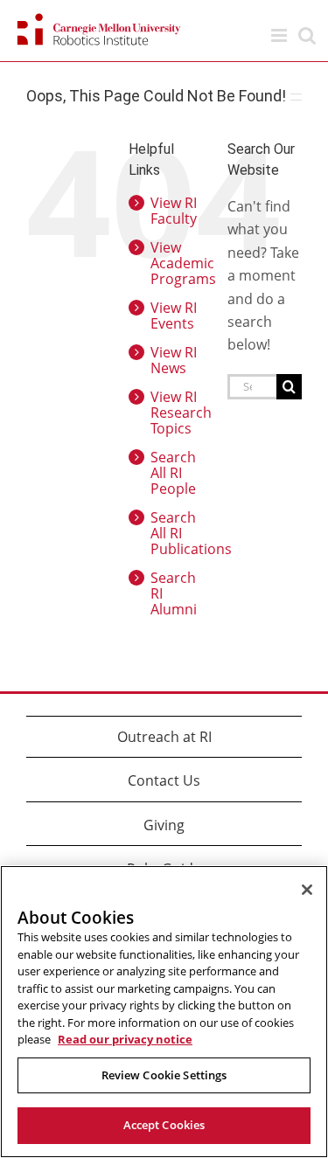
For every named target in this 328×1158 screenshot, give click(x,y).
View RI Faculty (173, 210)
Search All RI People (173, 472)
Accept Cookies (164, 1125)
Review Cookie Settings (164, 1075)
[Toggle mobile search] (307, 35)
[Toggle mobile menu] (280, 35)
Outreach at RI (164, 736)
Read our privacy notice (125, 1039)
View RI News (173, 360)
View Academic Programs (183, 263)
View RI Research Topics (181, 412)
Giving (164, 825)
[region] (164, 1011)
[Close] (307, 889)
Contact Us (164, 780)
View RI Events (173, 315)
